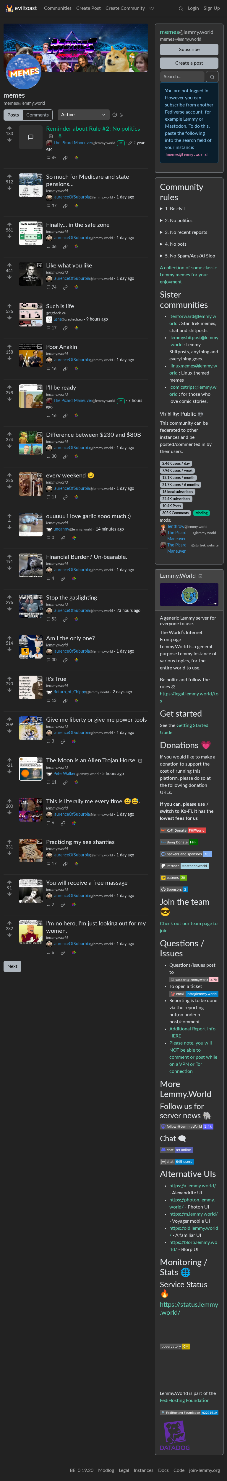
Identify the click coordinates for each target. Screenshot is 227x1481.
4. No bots (176, 244)
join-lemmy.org (204, 1470)
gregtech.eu (56, 313)
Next (12, 966)
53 (54, 619)
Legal (124, 1470)
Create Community (125, 8)
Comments (37, 115)
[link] (65, 158)
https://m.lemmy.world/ (193, 1214)
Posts (13, 115)
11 (54, 497)
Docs (163, 1470)
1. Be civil (175, 208)
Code (179, 1470)
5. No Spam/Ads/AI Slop (190, 256)
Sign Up (212, 8)
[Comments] (31, 137)
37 (54, 206)
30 (54, 456)
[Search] (181, 8)
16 (54, 369)
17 (54, 328)
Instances (143, 1470)
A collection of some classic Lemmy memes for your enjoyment (188, 274)
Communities (58, 8)
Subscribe (189, 49)
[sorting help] (114, 114)
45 (54, 158)
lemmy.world (57, 191)
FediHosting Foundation (185, 1400)
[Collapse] (200, 576)
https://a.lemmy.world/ (192, 1185)
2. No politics (178, 220)
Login (193, 8)
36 (54, 247)
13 (54, 701)
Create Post (88, 8)
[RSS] (121, 114)
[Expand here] (31, 185)
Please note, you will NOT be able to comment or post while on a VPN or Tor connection (193, 1057)
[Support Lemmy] (151, 8)
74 (54, 287)
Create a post (189, 63)
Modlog (201, 513)
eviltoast (26, 8)
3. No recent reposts (186, 232)
